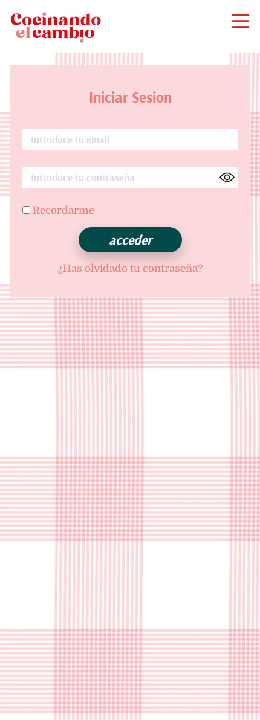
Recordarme (62, 210)
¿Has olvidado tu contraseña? (130, 268)
